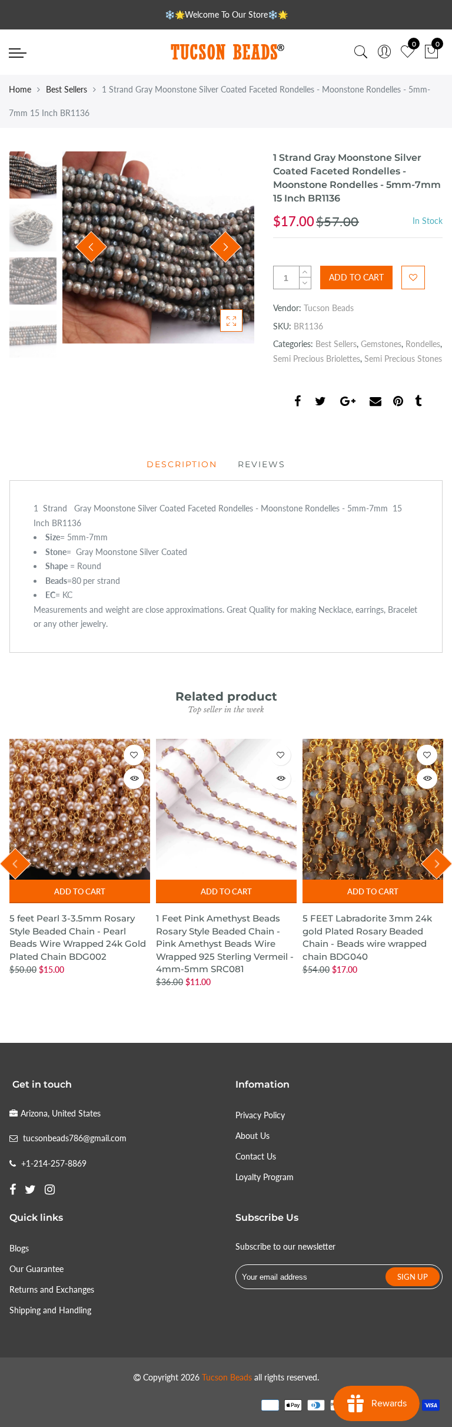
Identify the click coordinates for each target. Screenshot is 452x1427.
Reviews (261, 464)
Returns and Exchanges (51, 1289)
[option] (158, 247)
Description (182, 464)
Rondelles (423, 344)
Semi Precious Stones (403, 359)
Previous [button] (91, 247)
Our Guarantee (36, 1269)
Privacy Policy (260, 1115)
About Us (252, 1136)
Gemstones (381, 344)
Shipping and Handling (50, 1310)
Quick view (134, 778)
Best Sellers (66, 89)
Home (20, 89)
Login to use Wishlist (413, 277)
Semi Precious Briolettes (316, 359)
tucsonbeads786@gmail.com (75, 1138)
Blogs (19, 1248)
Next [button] (225, 247)
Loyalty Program (264, 1177)
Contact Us (255, 1156)
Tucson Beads (329, 308)
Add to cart (79, 891)
